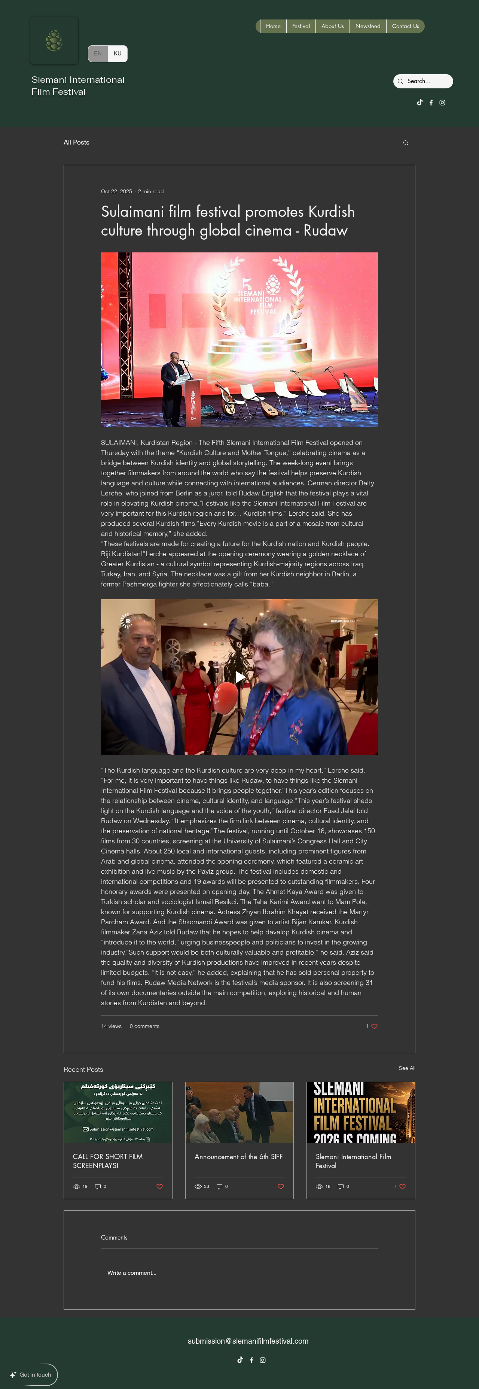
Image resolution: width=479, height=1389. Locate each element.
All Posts (76, 142)
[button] (405, 142)
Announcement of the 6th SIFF (239, 1156)
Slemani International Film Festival (353, 1161)
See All (407, 1068)
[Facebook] (431, 102)
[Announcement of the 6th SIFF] (240, 1112)
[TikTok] (420, 102)
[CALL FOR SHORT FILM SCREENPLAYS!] (118, 1112)
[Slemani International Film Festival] (361, 1112)
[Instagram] (442, 102)
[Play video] (239, 677)
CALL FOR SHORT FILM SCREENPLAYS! (108, 1161)
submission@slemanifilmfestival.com (248, 1341)
